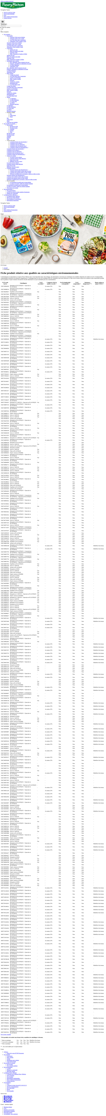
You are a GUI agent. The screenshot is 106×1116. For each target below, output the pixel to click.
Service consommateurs (12, 1086)
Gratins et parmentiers (15, 77)
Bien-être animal (11, 1071)
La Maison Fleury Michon (13, 196)
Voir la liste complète (6, 1034)
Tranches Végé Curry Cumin (17, 38)
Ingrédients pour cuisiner (13, 1060)
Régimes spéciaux (14, 104)
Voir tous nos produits (12, 122)
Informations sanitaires (9, 1111)
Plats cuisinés (10, 1057)
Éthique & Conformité (12, 193)
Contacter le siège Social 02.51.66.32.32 (17, 1085)
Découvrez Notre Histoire (13, 197)
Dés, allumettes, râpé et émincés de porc (19, 62)
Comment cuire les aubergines (17, 144)
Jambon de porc (14, 49)
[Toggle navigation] (3, 21)
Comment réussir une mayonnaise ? (18, 142)
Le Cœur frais (13, 101)
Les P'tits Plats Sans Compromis (18, 40)
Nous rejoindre (10, 1075)
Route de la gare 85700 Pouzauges (15, 1053)
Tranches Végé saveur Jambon (17, 37)
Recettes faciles (13, 128)
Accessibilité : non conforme (11, 1114)
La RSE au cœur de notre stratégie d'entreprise (18, 192)
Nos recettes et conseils (9, 1063)
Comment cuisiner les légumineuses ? (19, 147)
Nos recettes (10, 1064)
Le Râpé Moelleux (14, 65)
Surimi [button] (8, 97)
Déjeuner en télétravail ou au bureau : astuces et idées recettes (25, 174)
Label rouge (13, 115)
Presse (8, 1089)
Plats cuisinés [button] (10, 73)
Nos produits (7, 1054)
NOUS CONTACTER (9, 12)
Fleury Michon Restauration (10, 16)
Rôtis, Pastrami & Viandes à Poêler (18, 54)
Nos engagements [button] (8, 189)
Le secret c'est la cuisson (16, 157)
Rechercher (3, 24)
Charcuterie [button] (9, 48)
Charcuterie (9, 1056)
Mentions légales (8, 1107)
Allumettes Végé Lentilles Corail (18, 41)
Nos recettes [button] (10, 125)
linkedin (8, 1101)
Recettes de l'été (14, 126)
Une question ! (7, 1082)
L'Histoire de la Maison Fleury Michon (16, 1074)
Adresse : (6, 1052)
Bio (11, 114)
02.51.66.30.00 (10, 1088)
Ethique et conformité (12, 1070)
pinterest (8, 1097)
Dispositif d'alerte (8, 1112)
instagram (9, 1100)
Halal (11, 116)
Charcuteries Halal (11, 1061)
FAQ (5, 15)
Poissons (12, 80)
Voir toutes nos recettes (12, 188)
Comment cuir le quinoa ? (16, 143)
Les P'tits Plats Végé (15, 84)
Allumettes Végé (14, 66)
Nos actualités (10, 1091)
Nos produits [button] (7, 34)
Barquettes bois (13, 83)
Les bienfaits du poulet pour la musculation (20, 182)
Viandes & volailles (14, 82)
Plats (11, 132)
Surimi (8, 1059)
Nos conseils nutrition (12, 1065)
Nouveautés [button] (10, 35)
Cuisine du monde (14, 75)
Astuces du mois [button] (11, 140)
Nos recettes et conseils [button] (9, 123)
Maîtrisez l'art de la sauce (16, 161)
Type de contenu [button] (6, 27)
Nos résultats (10, 1077)
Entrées (12, 130)
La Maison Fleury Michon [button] (10, 195)
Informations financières (13, 200)
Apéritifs (12, 129)
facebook (8, 1096)
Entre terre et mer (14, 160)
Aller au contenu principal (7, 1)
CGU (5, 1108)
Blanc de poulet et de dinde (16, 51)
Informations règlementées (13, 1078)
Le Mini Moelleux (14, 100)
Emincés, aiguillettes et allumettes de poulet (20, 63)
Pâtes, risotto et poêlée (15, 79)
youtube (8, 1099)
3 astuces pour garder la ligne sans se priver (20, 171)
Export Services (7, 18)
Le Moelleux (13, 98)
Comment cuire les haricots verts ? (18, 146)
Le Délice (12, 102)
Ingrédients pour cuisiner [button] (13, 61)
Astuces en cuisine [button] (11, 155)
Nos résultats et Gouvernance (14, 199)
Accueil (6, 268)
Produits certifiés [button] (11, 112)
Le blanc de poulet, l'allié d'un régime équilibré (21, 183)
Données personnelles (9, 1109)
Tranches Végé (13, 52)
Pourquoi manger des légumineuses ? (19, 169)
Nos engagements (11, 190)
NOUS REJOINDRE (9, 14)
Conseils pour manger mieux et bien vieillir (20, 172)
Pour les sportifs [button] (11, 181)
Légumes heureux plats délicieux (18, 158)
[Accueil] (13, 8)
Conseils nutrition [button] (11, 168)
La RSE (9, 1068)
